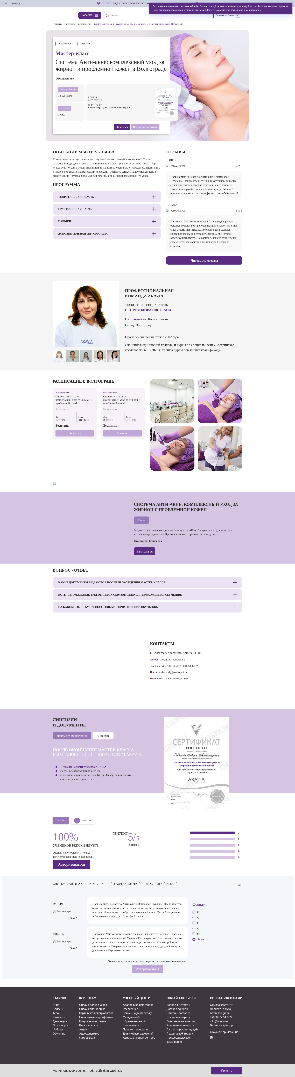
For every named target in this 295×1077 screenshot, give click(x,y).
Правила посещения (136, 1029)
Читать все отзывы (204, 260)
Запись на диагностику (137, 1013)
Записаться (75, 433)
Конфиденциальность (180, 1025)
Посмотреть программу (145, 127)
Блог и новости (88, 1025)
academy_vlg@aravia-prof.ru (172, 672)
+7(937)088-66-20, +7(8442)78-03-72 (179, 666)
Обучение (69, 24)
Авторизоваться (71, 864)
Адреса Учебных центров (139, 1037)
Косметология (84, 24)
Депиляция (60, 1021)
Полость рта (60, 1025)
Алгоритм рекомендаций (182, 1029)
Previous (106, 342)
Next (114, 342)
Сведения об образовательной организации (134, 1021)
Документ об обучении (72, 735)
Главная (57, 24)
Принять (226, 1070)
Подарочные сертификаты (96, 1017)
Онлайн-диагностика (92, 1009)
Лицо (56, 1004)
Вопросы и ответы (178, 1004)
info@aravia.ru (219, 1021)
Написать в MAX (220, 1009)
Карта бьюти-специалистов (96, 1013)
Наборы (58, 1029)
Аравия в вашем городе (138, 1004)
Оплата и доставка (178, 1013)
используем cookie (71, 1070)
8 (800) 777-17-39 (221, 1017)
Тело (56, 1013)
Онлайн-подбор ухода (93, 1004)
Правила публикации (179, 1033)
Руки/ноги (59, 1017)
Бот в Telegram (219, 1013)
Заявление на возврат (180, 1021)
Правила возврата (178, 1017)
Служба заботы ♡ (221, 1004)
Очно (141, 520)
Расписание (130, 1009)
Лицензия (103, 735)
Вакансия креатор (221, 1025)
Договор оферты (177, 1009)
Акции (83, 1029)
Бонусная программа (92, 1021)
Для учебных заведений (138, 1033)
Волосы (58, 1009)
